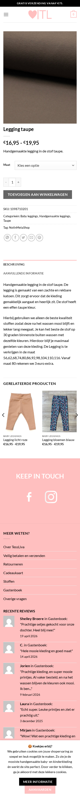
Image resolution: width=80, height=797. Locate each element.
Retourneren (13, 564)
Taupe (7, 220)
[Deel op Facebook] (15, 237)
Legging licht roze (15, 440)
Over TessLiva (13, 547)
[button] (6, 14)
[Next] (76, 424)
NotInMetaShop (19, 227)
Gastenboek (12, 590)
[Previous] (3, 424)
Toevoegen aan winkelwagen (38, 194)
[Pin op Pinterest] (39, 237)
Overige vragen (15, 599)
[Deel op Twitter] (23, 237)
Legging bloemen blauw (58, 440)
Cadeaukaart (13, 573)
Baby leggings (29, 216)
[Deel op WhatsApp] (7, 237)
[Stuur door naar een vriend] (31, 237)
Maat (6, 165)
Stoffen (8, 581)
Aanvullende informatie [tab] (23, 273)
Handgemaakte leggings (54, 216)
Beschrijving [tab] (13, 264)
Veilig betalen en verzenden (24, 555)
